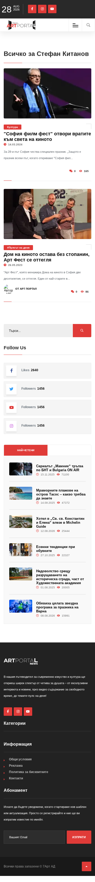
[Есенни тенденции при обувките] (20, 549)
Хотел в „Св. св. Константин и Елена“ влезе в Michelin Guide (60, 522)
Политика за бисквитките (28, 772)
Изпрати (79, 837)
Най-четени (25, 450)
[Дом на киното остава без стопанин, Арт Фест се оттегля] (47, 214)
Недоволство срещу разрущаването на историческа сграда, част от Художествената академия (60, 577)
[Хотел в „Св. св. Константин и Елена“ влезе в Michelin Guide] (20, 521)
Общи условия (20, 759)
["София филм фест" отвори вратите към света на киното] (47, 93)
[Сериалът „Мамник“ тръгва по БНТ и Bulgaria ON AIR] (20, 469)
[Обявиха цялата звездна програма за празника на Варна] (20, 606)
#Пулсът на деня (18, 247)
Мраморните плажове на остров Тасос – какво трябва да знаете (61, 494)
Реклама (16, 765)
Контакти (16, 778)
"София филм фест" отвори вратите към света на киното (47, 136)
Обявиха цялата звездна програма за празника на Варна (57, 607)
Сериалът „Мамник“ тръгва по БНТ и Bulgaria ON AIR (59, 468)
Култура (12, 127)
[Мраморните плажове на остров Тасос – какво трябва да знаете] (20, 493)
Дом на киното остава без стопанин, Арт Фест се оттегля (46, 257)
